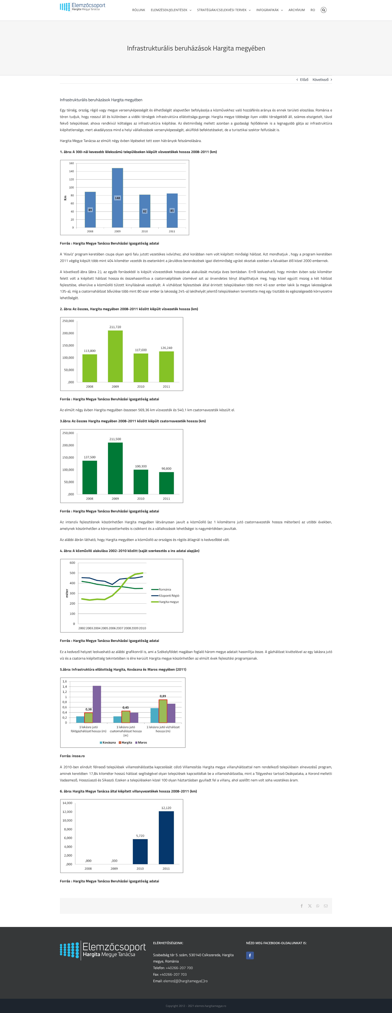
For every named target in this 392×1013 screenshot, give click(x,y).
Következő (320, 79)
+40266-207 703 (173, 974)
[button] (323, 9)
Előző (304, 79)
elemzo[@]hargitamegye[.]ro (185, 981)
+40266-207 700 (179, 967)
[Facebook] (250, 955)
